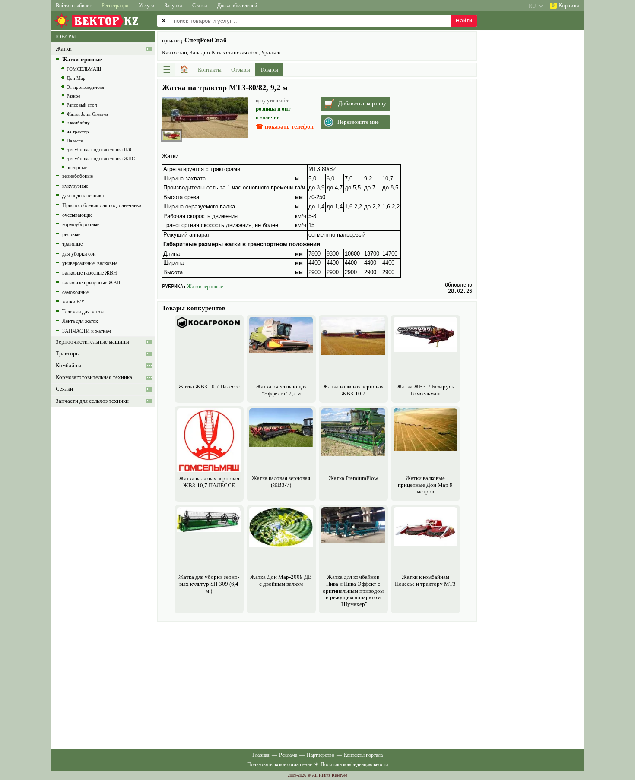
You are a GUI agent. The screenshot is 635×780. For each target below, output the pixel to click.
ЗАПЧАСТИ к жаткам (86, 331)
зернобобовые (77, 176)
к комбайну (78, 122)
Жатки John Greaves (87, 114)
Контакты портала (363, 755)
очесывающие (77, 215)
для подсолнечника (83, 196)
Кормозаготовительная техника (94, 377)
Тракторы (68, 354)
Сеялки (64, 389)
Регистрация (115, 6)
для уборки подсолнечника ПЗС (100, 149)
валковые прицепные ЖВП (91, 283)
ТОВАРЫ (65, 37)
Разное (73, 95)
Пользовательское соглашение (279, 764)
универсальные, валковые (89, 263)
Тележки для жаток (83, 312)
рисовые (71, 234)
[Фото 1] (171, 135)
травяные (72, 244)
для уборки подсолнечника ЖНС (101, 158)
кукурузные (75, 186)
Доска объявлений (237, 6)
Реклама (288, 755)
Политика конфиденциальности (354, 764)
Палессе (75, 140)
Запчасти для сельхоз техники (92, 401)
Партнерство (320, 755)
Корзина (565, 6)
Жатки (64, 49)
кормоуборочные (80, 224)
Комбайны (68, 366)
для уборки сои (78, 254)
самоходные (75, 292)
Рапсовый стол (82, 104)
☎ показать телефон (285, 126)
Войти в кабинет (73, 6)
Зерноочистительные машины (92, 342)
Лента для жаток (80, 321)
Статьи (199, 6)
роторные (77, 167)
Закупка (173, 6)
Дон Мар (76, 78)
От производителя (85, 87)
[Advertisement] (317, 684)
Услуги (146, 6)
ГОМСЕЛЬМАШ (84, 69)
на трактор (78, 131)
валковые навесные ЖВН (89, 273)
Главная (261, 755)
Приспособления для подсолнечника (101, 205)
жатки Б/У (73, 302)
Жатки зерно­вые (205, 287)
